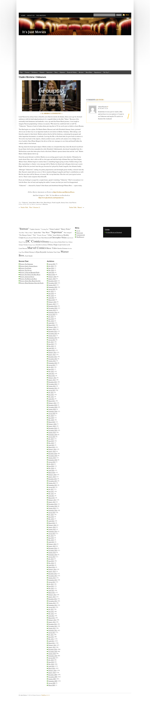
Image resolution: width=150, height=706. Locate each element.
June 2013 (51, 586)
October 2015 (52, 529)
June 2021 (51, 394)
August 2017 (51, 487)
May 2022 (51, 371)
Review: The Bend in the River (28, 279)
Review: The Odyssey (26, 270)
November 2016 (52, 506)
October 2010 (52, 653)
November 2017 (52, 481)
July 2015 (51, 535)
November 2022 (52, 359)
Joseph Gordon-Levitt (64, 245)
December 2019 (52, 428)
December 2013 (52, 573)
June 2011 (51, 637)
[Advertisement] (75, 5)
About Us (30, 15)
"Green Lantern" (54, 229)
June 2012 (51, 611)
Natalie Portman (62, 248)
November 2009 (52, 677)
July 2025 (51, 291)
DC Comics (34, 241)
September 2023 (52, 337)
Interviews (49, 72)
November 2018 (52, 455)
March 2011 (51, 643)
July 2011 (51, 634)
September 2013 (52, 580)
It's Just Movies (34, 32)
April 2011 (51, 641)
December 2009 (52, 674)
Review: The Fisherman (26, 264)
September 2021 (52, 388)
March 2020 (51, 422)
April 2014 (51, 565)
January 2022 (52, 380)
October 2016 (52, 508)
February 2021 (52, 403)
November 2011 (52, 626)
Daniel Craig (22, 242)
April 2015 (51, 542)
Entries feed (79, 233)
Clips (21, 72)
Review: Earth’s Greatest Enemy (29, 266)
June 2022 (51, 369)
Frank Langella (56, 202)
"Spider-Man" (37, 232)
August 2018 (51, 462)
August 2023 (51, 340)
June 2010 (51, 662)
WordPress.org (80, 237)
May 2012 (51, 613)
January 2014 (52, 571)
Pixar (23, 252)
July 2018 (51, 464)
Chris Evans (37, 238)
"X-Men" (49, 235)
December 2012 (52, 599)
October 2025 (52, 285)
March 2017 (51, 498)
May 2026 (51, 270)
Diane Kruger (47, 202)
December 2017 (52, 479)
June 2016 (51, 517)
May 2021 (51, 396)
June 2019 (51, 441)
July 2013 (51, 584)
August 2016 (51, 512)
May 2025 (51, 295)
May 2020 (51, 420)
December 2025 (52, 281)
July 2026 (51, 266)
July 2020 (51, 415)
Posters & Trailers (72, 72)
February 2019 (52, 449)
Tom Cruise (57, 252)
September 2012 (52, 605)
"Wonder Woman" (42, 235)
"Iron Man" (21, 232)
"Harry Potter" (65, 229)
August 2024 (51, 314)
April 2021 (51, 399)
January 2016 (52, 527)
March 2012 (51, 618)
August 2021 (51, 390)
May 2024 (51, 321)
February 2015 (52, 544)
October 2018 (52, 458)
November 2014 (52, 550)
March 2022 (51, 375)
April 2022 (51, 373)
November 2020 (52, 407)
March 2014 (51, 567)
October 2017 (52, 483)
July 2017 (51, 489)
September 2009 (52, 681)
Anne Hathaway (58, 235)
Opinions (62, 72)
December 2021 (52, 382)
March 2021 (51, 401)
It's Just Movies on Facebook (114, 232)
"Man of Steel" (29, 232)
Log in (78, 230)
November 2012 (52, 601)
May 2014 (51, 563)
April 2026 (51, 272)
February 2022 (52, 378)
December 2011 (52, 624)
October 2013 (52, 578)
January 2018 (52, 476)
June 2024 (51, 319)
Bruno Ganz (40, 202)
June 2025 (51, 293)
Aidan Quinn (32, 202)
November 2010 (52, 651)
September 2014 (52, 554)
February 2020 (52, 424)
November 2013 (52, 575)
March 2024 (51, 325)
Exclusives (35, 72)
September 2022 (52, 363)
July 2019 (51, 439)
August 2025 (51, 289)
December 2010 (52, 649)
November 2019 (52, 430)
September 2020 (52, 411)
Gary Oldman (69, 242)
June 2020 (51, 418)
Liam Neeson (72, 202)
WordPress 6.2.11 (45, 695)
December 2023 (52, 331)
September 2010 (52, 656)
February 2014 (52, 569)
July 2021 (51, 392)
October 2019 (52, 432)
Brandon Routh (28, 238)
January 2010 (52, 672)
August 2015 (51, 533)
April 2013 (51, 590)
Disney (45, 241)
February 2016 (52, 525)
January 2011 (52, 647)
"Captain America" (35, 229)
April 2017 (51, 495)
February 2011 (52, 645)
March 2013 (51, 592)
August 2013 (51, 582)
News (56, 72)
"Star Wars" (46, 232)
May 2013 (51, 588)
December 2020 (52, 405)
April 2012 (51, 615)
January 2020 (52, 426)
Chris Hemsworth (46, 238)
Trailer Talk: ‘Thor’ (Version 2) (30, 207)
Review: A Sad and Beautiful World (29, 272)
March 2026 (51, 274)
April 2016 (51, 521)
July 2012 (51, 609)
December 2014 (52, 548)
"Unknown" (25, 202)
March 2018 (51, 472)
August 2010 (51, 658)
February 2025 (52, 302)
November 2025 (52, 283)
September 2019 (52, 434)
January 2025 (52, 304)
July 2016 (51, 514)
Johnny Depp (52, 244)
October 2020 (52, 409)
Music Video (51, 248)
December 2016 (52, 504)
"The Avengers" (67, 232)
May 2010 (51, 664)
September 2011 (52, 630)
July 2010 (51, 660)
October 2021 (52, 386)
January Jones (64, 202)
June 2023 (51, 344)
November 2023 (52, 333)
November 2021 (52, 384)
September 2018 (52, 460)
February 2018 (52, 474)
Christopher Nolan (59, 237)
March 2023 (51, 350)
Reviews (81, 72)
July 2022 (51, 367)
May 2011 (51, 639)
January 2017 (52, 502)
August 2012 (51, 607)
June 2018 (51, 466)
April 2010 (51, 666)
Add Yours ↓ (100, 100)
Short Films (89, 72)
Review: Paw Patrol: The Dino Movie (30, 274)
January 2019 (52, 451)
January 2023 (52, 354)
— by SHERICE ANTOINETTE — (51, 113)
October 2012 (52, 603)
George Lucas (31, 245)
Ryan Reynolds (41, 252)
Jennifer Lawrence (41, 245)
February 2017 (52, 500)
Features (42, 72)
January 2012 (52, 622)
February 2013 (52, 594)
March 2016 (51, 523)
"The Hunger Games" (25, 235)
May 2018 (51, 468)
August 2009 (51, 683)
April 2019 (51, 445)
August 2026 (51, 264)
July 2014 (51, 559)
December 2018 (52, 453)
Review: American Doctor (27, 276)
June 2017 (51, 491)
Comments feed (80, 235)
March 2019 (51, 447)
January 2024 (52, 329)
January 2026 (52, 279)
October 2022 (52, 361)
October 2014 (52, 552)
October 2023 (52, 335)
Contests (27, 72)
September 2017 (52, 485)
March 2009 (51, 685)
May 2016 (51, 519)
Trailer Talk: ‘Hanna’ (75, 207)
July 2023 (51, 342)
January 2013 (52, 597)
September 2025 (52, 287)
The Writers (41, 15)
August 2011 (51, 632)
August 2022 (51, 365)
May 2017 (51, 493)
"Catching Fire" (45, 229)
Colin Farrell (70, 238)
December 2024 (52, 306)
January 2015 (52, 546)
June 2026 (51, 268)
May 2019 (51, 443)
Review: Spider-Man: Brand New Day (30, 281)
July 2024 (51, 316)
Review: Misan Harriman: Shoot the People (31, 283)
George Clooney (23, 245)
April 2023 (51, 348)
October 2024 (52, 310)
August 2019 (51, 436)
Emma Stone (61, 242)
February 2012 (52, 620)
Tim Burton (50, 252)
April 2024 (51, 323)
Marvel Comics (36, 248)
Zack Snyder (29, 256)
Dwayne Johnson (53, 242)
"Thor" (34, 235)
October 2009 (52, 679)
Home (23, 15)
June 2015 (51, 538)
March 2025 (51, 300)
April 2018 (51, 470)
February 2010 (52, 670)
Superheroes (97, 72)
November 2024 (52, 308)
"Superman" (56, 232)
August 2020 (51, 413)
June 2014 (51, 561)
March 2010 (51, 668)
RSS (127, 15)
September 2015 (52, 531)
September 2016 (52, 510)
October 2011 (52, 628)
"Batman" (24, 228)
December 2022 (52, 356)
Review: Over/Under (25, 268)
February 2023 (52, 352)
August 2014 (51, 557)
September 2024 (52, 312)
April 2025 (51, 297)
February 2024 (52, 327)
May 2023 (51, 346)
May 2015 (51, 540)
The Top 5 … (107, 72)
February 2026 (52, 276)
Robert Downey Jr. (30, 252)
